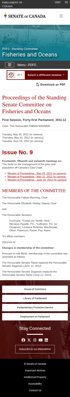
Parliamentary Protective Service (35, 307)
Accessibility (35, 383)
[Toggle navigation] (61, 15)
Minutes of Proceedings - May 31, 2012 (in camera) (37, 176)
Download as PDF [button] (52, 84)
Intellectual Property (35, 377)
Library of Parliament (35, 298)
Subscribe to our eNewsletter (35, 349)
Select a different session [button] (45, 75)
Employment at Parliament (35, 316)
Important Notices (35, 370)
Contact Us (35, 390)
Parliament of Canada (17, 4)
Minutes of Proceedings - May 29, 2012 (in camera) (37, 173)
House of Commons (35, 289)
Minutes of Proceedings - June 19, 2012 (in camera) (37, 179)
